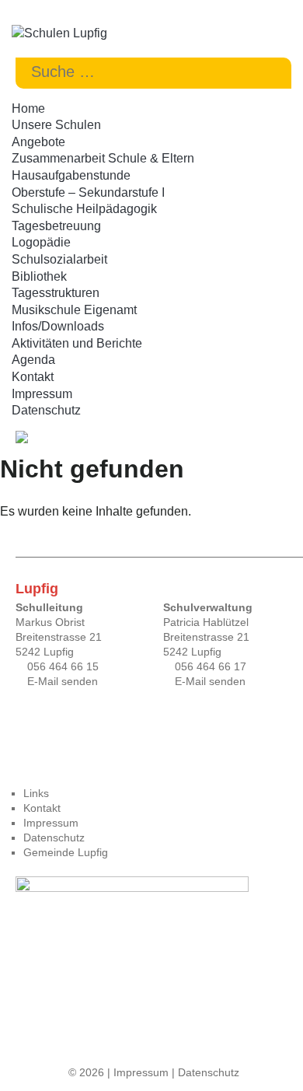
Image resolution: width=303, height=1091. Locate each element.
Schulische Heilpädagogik (84, 208)
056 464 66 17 (210, 666)
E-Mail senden (62, 681)
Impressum (42, 393)
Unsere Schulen (56, 124)
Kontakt (33, 376)
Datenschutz (46, 410)
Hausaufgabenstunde (71, 175)
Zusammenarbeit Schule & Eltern (103, 158)
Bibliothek (39, 276)
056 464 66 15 (63, 666)
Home (28, 108)
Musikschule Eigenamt (74, 309)
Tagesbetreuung (56, 226)
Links (36, 793)
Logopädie (41, 242)
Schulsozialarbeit (59, 259)
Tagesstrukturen (55, 292)
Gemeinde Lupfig (65, 852)
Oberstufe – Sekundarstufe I (88, 192)
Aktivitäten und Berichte (77, 343)
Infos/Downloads (58, 326)
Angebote (38, 142)
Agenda (33, 359)
